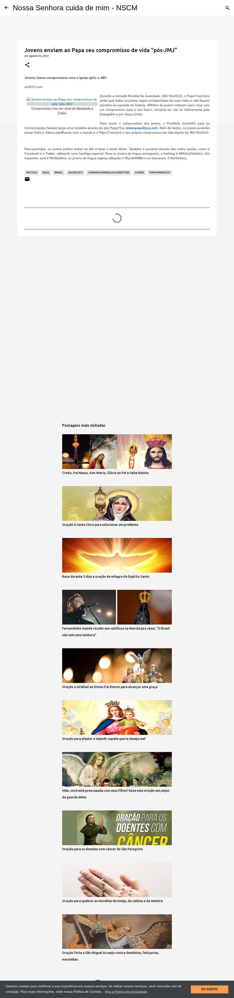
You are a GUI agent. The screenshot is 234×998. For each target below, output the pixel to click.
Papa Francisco (159, 172)
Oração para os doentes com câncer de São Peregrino (102, 849)
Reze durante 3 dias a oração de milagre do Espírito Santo (105, 576)
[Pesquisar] (227, 8)
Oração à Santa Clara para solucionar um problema (100, 525)
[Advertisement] (117, 275)
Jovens (139, 172)
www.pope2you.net (142, 128)
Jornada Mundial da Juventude (108, 172)
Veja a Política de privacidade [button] (126, 991)
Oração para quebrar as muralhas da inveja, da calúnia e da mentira (112, 901)
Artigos (31, 172)
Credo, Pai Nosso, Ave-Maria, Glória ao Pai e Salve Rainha (105, 473)
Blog (46, 172)
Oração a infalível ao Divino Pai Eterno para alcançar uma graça (109, 687)
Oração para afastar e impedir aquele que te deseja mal (103, 739)
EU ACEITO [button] (209, 989)
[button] (27, 65)
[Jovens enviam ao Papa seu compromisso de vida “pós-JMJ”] (62, 104)
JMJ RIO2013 (75, 172)
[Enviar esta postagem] (27, 180)
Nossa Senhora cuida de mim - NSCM (75, 8)
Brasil (59, 172)
